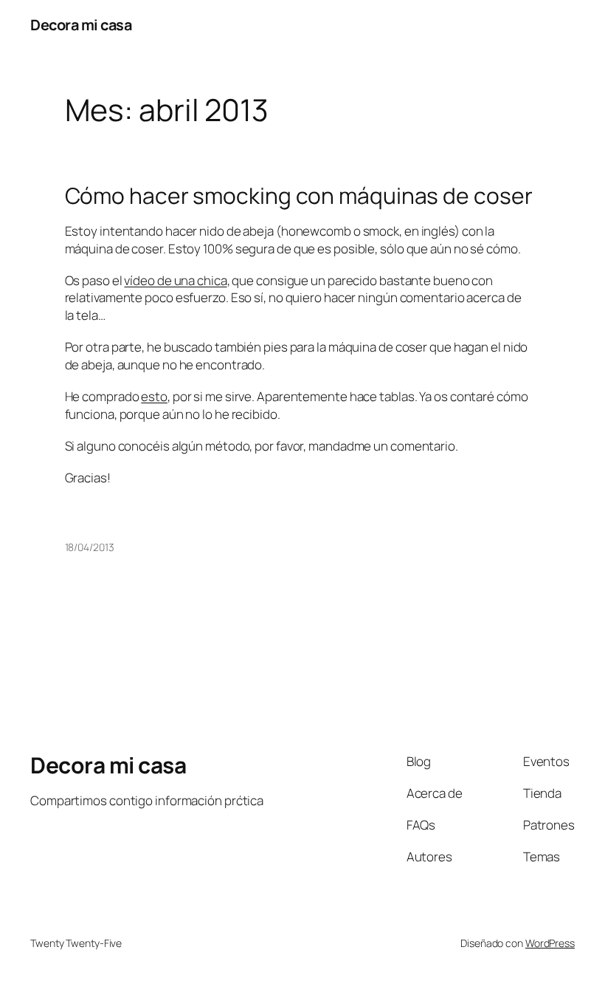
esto (154, 396)
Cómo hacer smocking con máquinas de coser (299, 195)
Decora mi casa (80, 25)
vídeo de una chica (175, 280)
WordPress (550, 943)
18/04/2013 (89, 547)
